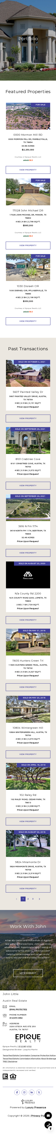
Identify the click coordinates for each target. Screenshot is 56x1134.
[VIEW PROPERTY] (28, 167)
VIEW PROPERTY (28, 170)
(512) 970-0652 (16, 1018)
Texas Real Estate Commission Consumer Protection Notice (29, 1056)
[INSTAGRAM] (24, 1092)
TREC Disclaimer (10, 1062)
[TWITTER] (39, 1092)
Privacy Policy (39, 1116)
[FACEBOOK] (17, 1092)
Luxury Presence (35, 1107)
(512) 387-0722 (25, 1047)
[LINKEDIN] (31, 1092)
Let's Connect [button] (28, 973)
